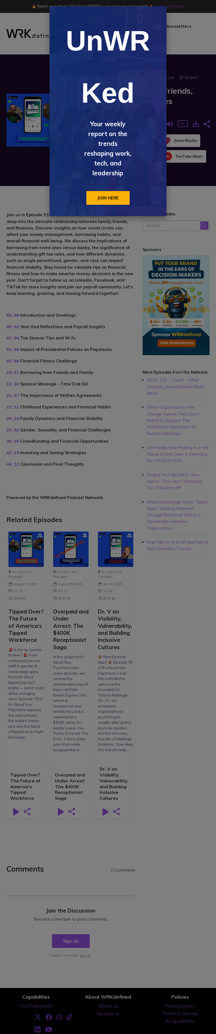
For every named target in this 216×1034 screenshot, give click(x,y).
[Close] (160, 12)
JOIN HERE (108, 198)
